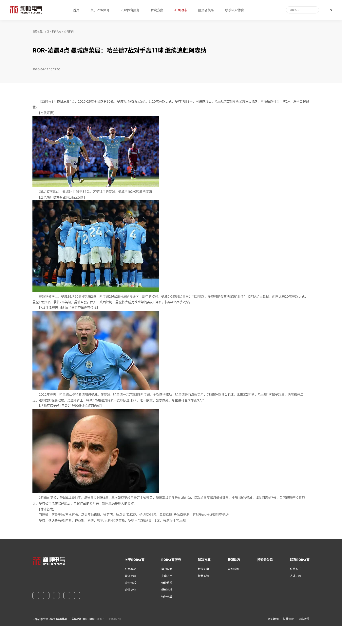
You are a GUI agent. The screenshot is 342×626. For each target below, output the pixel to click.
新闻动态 (180, 10)
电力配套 (166, 569)
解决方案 (157, 10)
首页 (76, 10)
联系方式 (295, 569)
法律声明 (288, 618)
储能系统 (166, 582)
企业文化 (130, 589)
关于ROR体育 (99, 10)
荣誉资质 (130, 582)
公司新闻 (69, 31)
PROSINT (115, 618)
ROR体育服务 (130, 10)
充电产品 (166, 575)
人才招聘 (295, 575)
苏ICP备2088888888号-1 (87, 618)
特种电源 (166, 596)
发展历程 (130, 575)
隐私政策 (304, 618)
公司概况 (130, 569)
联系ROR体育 (234, 10)
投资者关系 (206, 10)
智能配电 (203, 569)
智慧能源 (203, 575)
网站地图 (273, 618)
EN (330, 10)
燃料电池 (166, 589)
